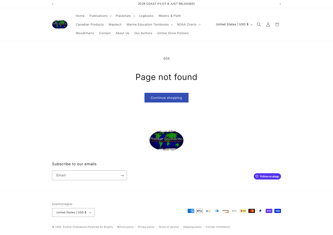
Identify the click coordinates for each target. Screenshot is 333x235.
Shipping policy (192, 226)
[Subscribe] (122, 175)
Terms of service (169, 226)
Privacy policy (146, 226)
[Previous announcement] (53, 4)
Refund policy (125, 226)
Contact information (218, 226)
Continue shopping (166, 98)
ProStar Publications (75, 226)
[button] (100, 16)
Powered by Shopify (100, 226)
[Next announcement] (280, 4)
